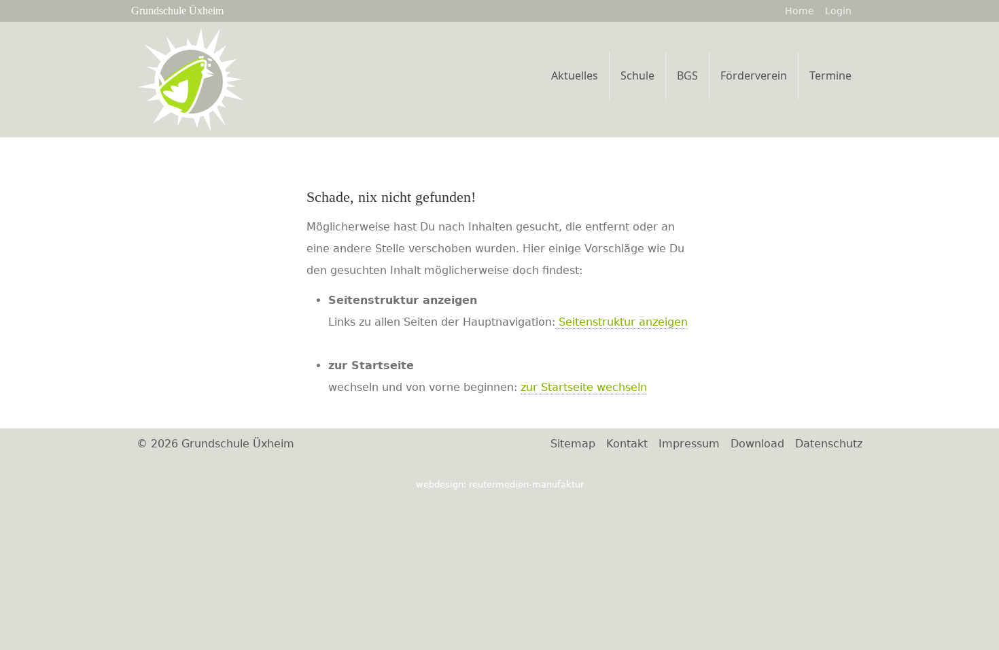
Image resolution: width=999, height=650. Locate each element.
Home (799, 10)
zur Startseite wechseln (584, 387)
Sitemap (572, 443)
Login (838, 10)
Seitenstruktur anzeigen (621, 321)
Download (757, 443)
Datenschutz (828, 443)
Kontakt (627, 443)
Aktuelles (574, 75)
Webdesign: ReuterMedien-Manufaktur (500, 484)
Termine (830, 75)
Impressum (689, 443)
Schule (637, 75)
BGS (687, 75)
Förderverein (753, 75)
